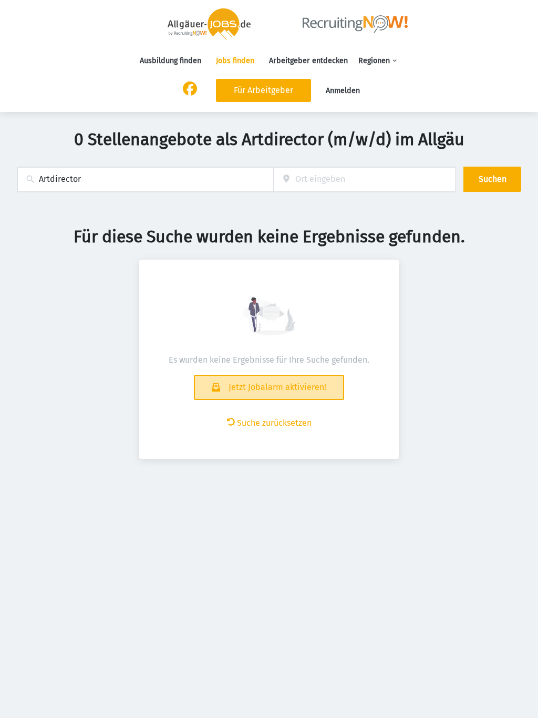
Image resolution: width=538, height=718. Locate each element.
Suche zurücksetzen (274, 423)
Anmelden (343, 90)
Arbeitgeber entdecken (308, 60)
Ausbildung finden (170, 60)
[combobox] (145, 179)
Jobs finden (235, 60)
